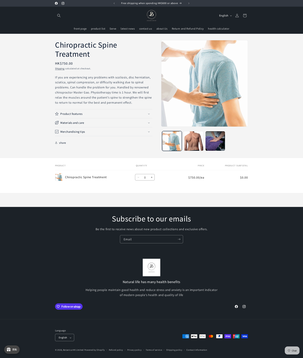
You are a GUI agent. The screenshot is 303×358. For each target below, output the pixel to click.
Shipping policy (174, 349)
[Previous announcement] (114, 3)
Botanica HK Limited (73, 350)
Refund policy (116, 349)
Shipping (60, 68)
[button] (59, 15)
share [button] (62, 142)
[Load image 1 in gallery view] (172, 141)
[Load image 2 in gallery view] (193, 141)
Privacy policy (134, 349)
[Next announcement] (189, 3)
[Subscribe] (179, 239)
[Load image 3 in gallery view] (215, 141)
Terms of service (154, 349)
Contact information (196, 349)
